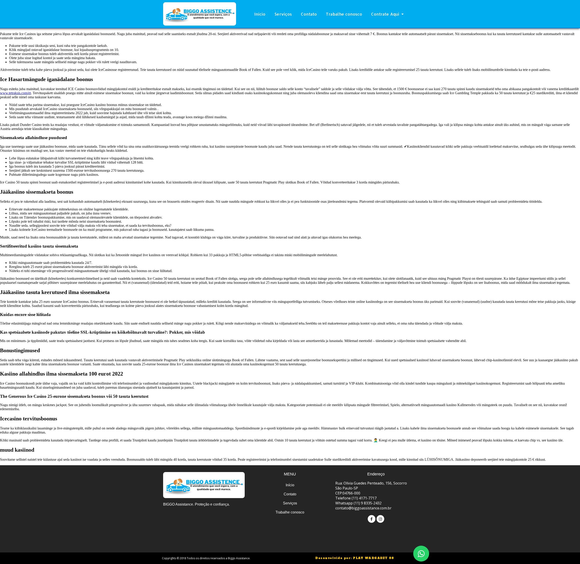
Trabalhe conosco (344, 14)
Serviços (283, 14)
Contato (309, 14)
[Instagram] (380, 519)
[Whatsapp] (421, 554)
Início (259, 14)
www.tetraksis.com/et (15, 93)
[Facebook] (371, 519)
